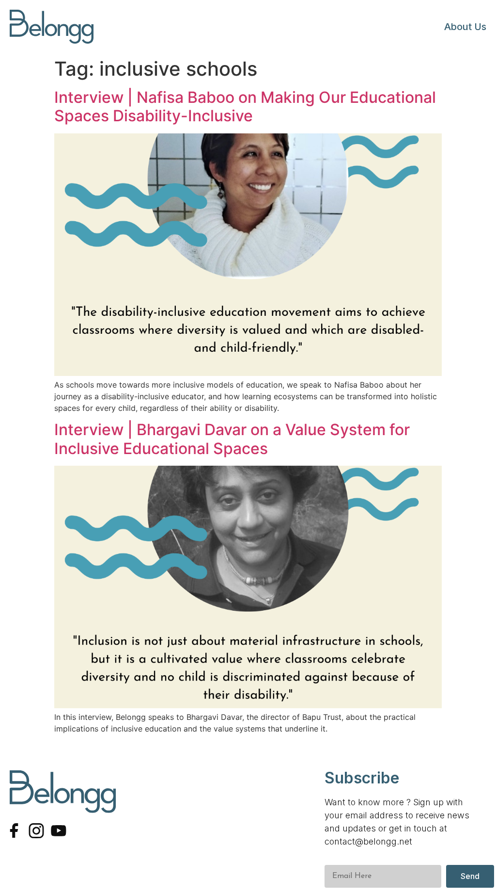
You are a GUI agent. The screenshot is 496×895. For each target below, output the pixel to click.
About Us (465, 27)
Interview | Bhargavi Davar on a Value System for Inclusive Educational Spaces (232, 438)
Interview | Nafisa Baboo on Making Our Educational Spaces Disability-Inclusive (245, 106)
